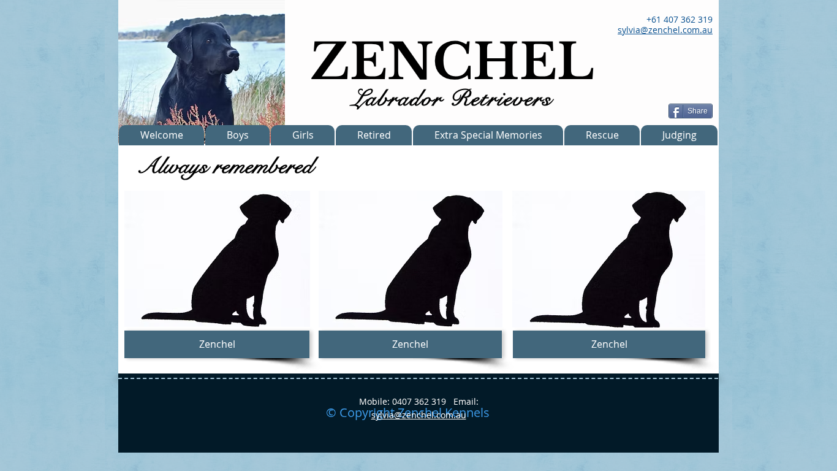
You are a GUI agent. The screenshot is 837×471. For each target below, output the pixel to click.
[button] (216, 344)
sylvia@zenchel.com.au (418, 415)
